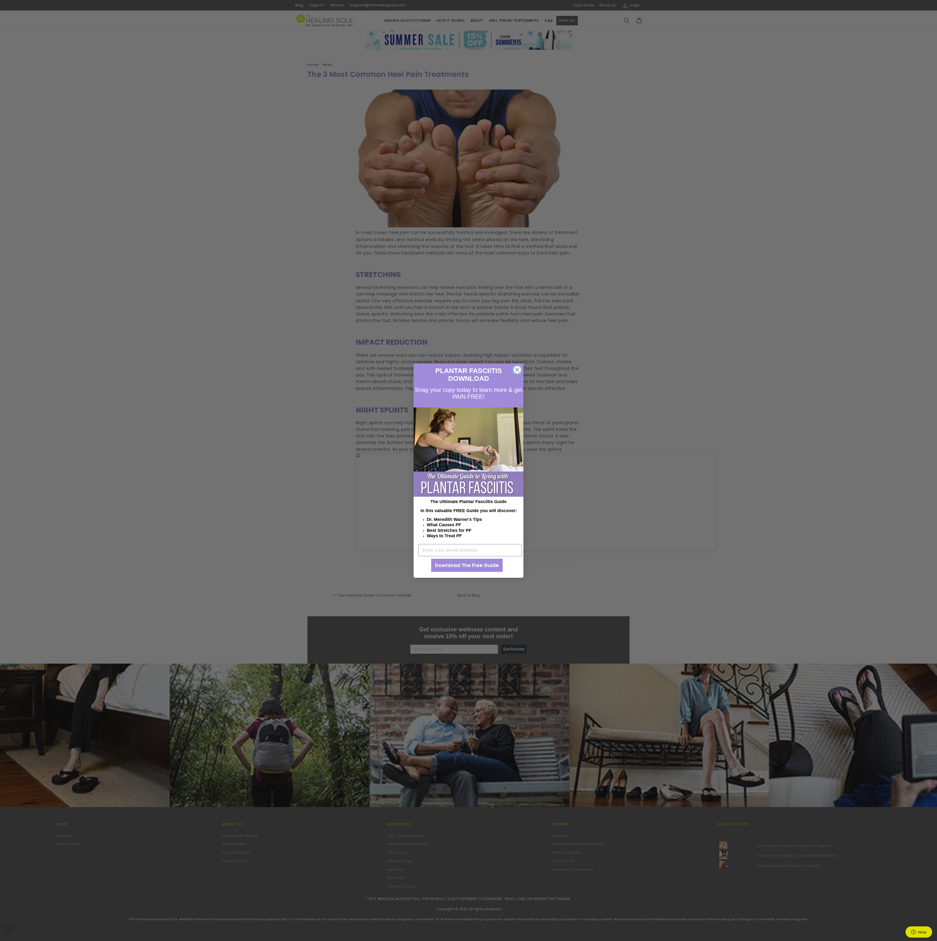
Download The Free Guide (467, 565)
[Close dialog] (517, 369)
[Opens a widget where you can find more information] (918, 932)
